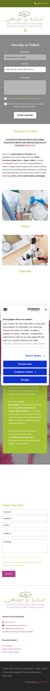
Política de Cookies (10, 652)
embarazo (6, 176)
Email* (25, 64)
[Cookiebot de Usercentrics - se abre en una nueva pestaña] (29, 309)
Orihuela (8, 163)
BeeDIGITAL (43, 682)
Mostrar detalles (34, 356)
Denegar (25, 380)
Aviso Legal (7, 646)
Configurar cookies (23, 372)
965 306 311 (42, 4)
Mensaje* (25, 78)
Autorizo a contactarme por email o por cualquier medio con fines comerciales (26, 105)
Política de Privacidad (11, 649)
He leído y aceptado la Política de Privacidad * (24, 98)
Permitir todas (25, 364)
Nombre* (25, 52)
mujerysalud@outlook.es (15, 626)
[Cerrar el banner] (46, 310)
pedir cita (29, 146)
